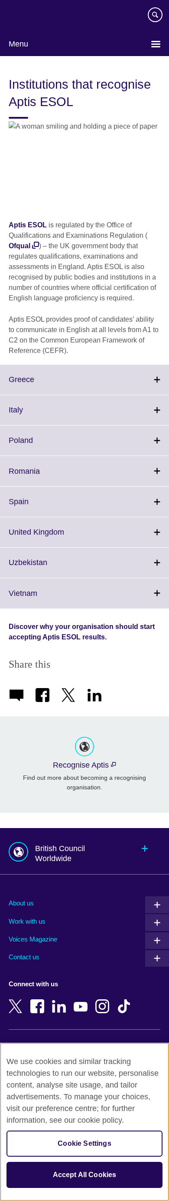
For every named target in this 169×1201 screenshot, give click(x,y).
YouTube (82, 1000)
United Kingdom (55, 537)
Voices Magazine (33, 939)
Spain (38, 507)
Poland (40, 446)
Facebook (39, 1000)
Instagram (104, 1000)
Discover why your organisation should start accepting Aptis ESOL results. (82, 632)
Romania (43, 476)
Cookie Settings (84, 1143)
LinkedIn (60, 1000)
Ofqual (19, 246)
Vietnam (42, 598)
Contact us (24, 957)
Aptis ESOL (28, 225)
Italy (35, 415)
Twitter (17, 1000)
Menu (18, 44)
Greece (40, 385)
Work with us (27, 921)
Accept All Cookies (85, 1174)
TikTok (125, 1000)
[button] (84, 851)
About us (21, 903)
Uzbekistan (47, 568)
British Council (31, 16)
